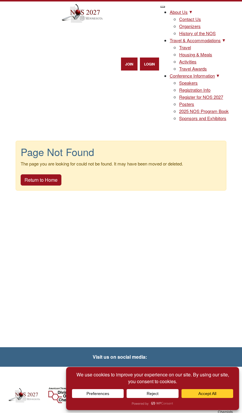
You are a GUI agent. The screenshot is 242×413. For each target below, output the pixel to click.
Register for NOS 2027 (201, 97)
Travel (185, 47)
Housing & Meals (195, 54)
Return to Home (41, 179)
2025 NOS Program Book (204, 111)
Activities (188, 61)
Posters (186, 104)
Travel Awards (193, 68)
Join (129, 64)
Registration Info (194, 90)
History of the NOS (197, 33)
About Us (179, 12)
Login (149, 64)
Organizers (190, 26)
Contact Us (190, 19)
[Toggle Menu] (162, 7)
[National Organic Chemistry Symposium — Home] (82, 13)
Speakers (188, 83)
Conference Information (192, 76)
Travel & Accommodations (195, 40)
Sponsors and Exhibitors (202, 118)
